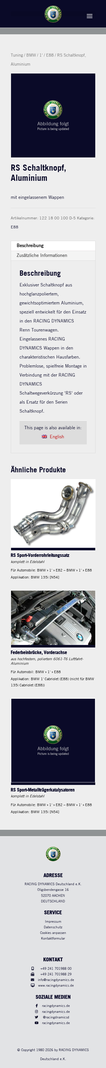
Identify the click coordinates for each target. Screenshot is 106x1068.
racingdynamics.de (56, 1006)
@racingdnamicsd (56, 1017)
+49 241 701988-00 (56, 969)
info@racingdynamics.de (56, 980)
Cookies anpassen (53, 933)
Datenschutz (53, 927)
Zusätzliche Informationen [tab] (42, 255)
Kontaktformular (53, 938)
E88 (50, 55)
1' (41, 55)
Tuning (17, 55)
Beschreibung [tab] (30, 245)
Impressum (53, 922)
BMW (31, 55)
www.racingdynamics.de (56, 985)
